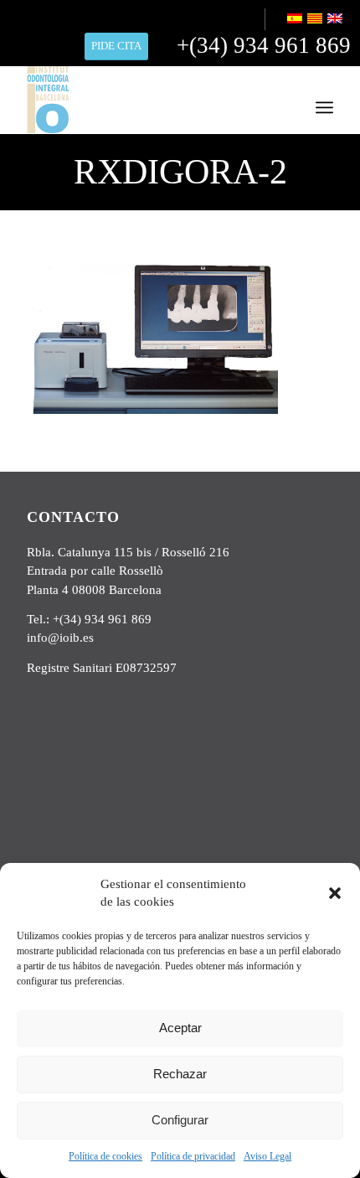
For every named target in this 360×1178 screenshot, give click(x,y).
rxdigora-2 (180, 171)
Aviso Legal (267, 1156)
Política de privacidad (193, 1156)
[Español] (296, 20)
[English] (336, 20)
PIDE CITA (116, 45)
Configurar (180, 1120)
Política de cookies (105, 1156)
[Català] (316, 20)
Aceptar (180, 1027)
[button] (335, 893)
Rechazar (180, 1074)
